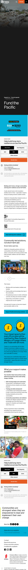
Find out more (23, 563)
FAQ (10, 169)
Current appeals (15, 97)
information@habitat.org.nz (14, 168)
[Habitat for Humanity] (5, 2)
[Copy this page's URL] (18, 524)
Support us (7, 97)
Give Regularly (20, 147)
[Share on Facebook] (11, 524)
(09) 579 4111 (10, 167)
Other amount (14, 155)
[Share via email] (15, 524)
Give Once (7, 147)
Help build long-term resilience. (14, 234)
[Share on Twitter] (13, 524)
